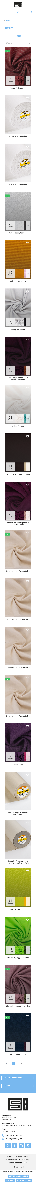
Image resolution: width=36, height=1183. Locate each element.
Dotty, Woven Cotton (18, 909)
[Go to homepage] (18, 4)
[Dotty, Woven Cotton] (18, 887)
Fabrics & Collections (13, 1078)
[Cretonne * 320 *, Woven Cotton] (18, 694)
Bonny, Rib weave (18, 330)
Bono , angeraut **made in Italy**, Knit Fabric (18, 379)
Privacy (25, 1157)
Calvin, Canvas (18, 426)
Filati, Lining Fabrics (18, 1054)
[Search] (32, 12)
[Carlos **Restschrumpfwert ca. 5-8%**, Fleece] (18, 501)
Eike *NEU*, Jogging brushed (18, 958)
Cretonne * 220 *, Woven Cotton (18, 619)
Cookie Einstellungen (16, 1163)
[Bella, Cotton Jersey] (18, 259)
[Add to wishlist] (27, 98)
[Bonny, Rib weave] (18, 307)
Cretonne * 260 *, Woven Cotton (18, 668)
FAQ (25, 1163)
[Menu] (4, 12)
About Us (9, 1157)
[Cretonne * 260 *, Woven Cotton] (18, 646)
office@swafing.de (14, 1138)
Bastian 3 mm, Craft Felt (18, 233)
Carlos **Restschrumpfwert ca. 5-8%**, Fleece (18, 524)
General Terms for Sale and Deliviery (17, 1160)
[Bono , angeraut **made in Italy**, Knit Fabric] (18, 356)
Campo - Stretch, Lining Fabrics (18, 474)
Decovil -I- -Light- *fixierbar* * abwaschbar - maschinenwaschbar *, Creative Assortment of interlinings (18, 814)
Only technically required (18, 1176)
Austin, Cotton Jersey (18, 88)
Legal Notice (18, 1157)
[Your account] (18, 12)
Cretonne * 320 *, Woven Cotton (18, 716)
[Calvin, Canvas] (18, 404)
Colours (10, 80)
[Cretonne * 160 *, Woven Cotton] (18, 549)
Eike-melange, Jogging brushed (18, 1006)
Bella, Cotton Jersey (18, 281)
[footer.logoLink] (18, 1104)
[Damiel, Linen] (18, 742)
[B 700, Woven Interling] (18, 114)
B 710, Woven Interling (18, 185)
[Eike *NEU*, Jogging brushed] (18, 936)
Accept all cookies (24, 1180)
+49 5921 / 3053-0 (14, 1135)
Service (6, 1086)
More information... (18, 1173)
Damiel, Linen (18, 764)
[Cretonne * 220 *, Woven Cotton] (18, 597)
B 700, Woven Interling (18, 136)
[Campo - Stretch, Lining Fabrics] (18, 452)
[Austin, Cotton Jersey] (18, 66)
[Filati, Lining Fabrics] (18, 1032)
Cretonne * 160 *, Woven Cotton (18, 571)
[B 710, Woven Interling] (18, 163)
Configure (10, 1180)
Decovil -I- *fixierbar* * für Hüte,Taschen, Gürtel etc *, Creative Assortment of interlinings (18, 862)
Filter (19, 36)
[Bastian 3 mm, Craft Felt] (18, 211)
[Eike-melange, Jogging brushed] (18, 984)
